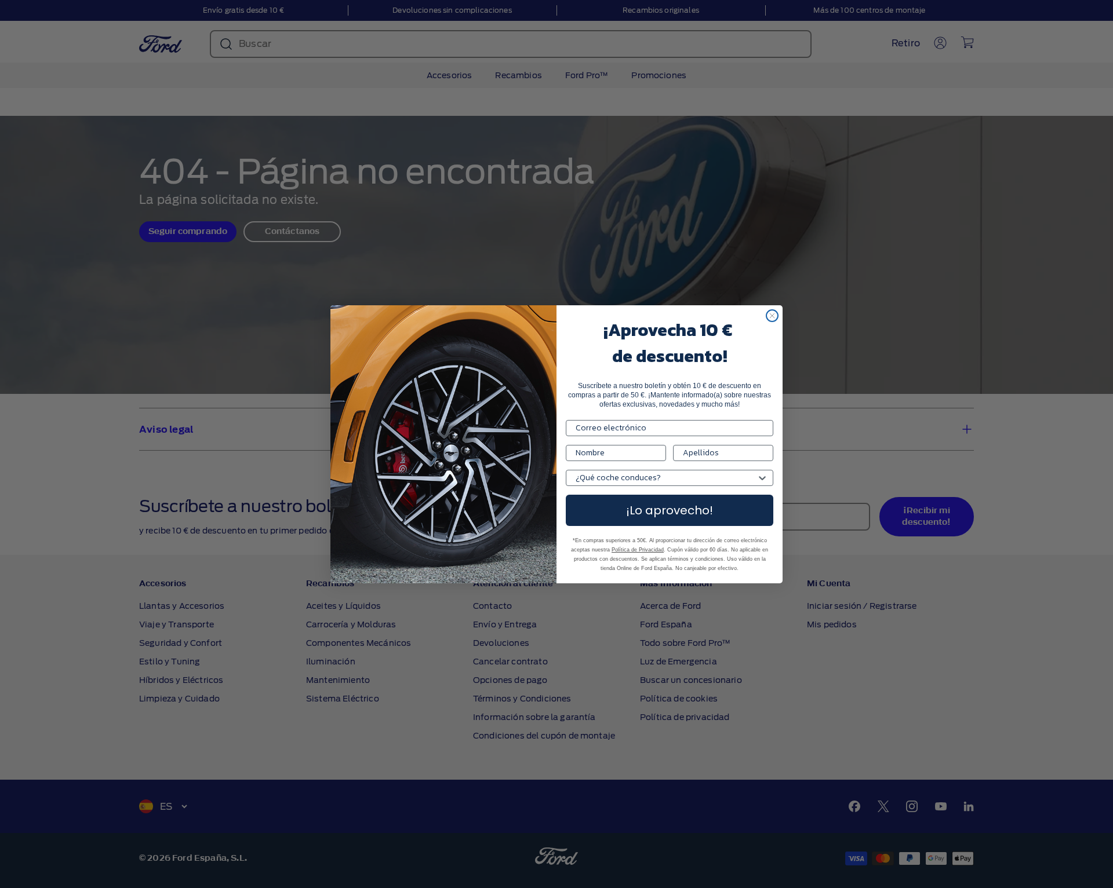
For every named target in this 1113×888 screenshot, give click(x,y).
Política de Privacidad (638, 550)
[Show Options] (762, 477)
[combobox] (666, 477)
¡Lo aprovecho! (669, 510)
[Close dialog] (772, 315)
